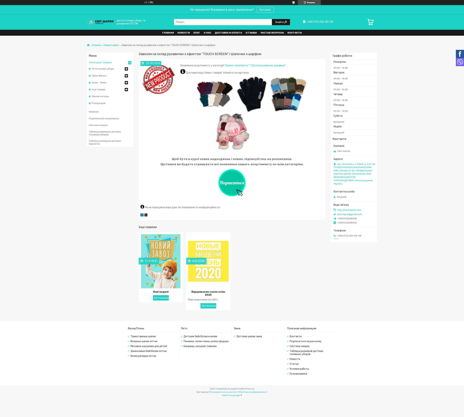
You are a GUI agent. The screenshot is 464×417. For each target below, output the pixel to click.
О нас (207, 32)
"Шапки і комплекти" (236, 65)
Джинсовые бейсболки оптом (148, 351)
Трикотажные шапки (143, 336)
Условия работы (299, 368)
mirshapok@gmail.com (349, 214)
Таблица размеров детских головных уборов (105, 133)
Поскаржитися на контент (224, 392)
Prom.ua (250, 388)
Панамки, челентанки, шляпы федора (206, 341)
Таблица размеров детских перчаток (105, 142)
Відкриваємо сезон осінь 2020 (208, 293)
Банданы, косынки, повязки (200, 346)
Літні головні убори (103, 68)
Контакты (294, 32)
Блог (196, 32)
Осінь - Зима (99, 82)
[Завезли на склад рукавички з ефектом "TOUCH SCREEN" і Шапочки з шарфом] (158, 79)
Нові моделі (161, 291)
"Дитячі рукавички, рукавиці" (268, 65)
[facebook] (142, 215)
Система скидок (98, 125)
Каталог (265, 9)
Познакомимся (298, 373)
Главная (168, 32)
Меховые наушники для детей (148, 346)
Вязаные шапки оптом (143, 341)
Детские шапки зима (249, 336)
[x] (145, 215)
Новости (183, 32)
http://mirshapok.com (349, 210)
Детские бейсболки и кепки (200, 336)
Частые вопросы (272, 32)
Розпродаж (99, 103)
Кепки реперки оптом (143, 356)
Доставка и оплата (228, 32)
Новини (96, 45)
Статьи (294, 364)
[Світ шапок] (100, 22)
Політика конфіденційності (253, 392)
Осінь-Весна (99, 75)
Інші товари (98, 89)
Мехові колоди (100, 96)
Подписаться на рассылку (104, 118)
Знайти (279, 22)
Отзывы (251, 32)
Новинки (94, 111)
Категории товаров (100, 62)
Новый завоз (111, 45)
